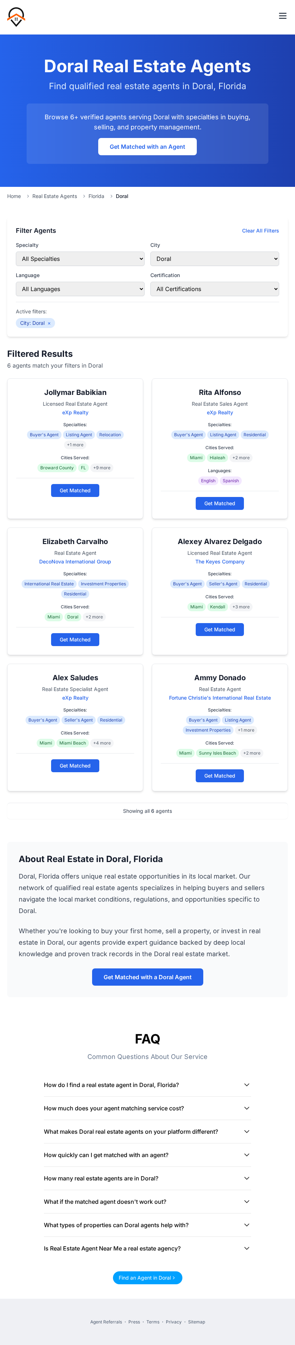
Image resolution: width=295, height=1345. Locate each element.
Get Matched (75, 490)
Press (134, 1322)
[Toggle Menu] (283, 16)
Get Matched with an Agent (147, 146)
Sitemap (196, 1322)
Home (14, 196)
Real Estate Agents (54, 196)
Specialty (27, 245)
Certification (165, 275)
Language (28, 275)
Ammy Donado (220, 677)
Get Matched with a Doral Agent (148, 977)
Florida (96, 196)
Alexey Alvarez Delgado (220, 541)
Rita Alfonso (220, 392)
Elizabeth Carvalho (75, 541)
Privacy (174, 1322)
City (155, 245)
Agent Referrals (106, 1322)
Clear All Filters (260, 230)
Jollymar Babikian (75, 392)
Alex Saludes (75, 677)
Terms (152, 1322)
